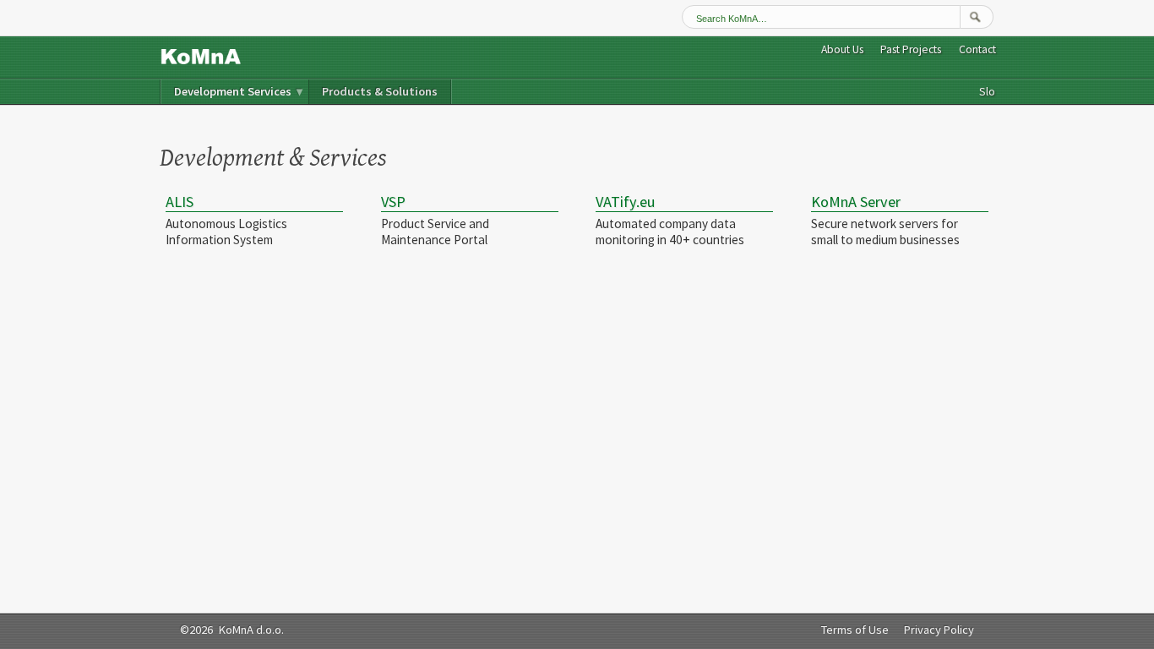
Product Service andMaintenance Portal (435, 220)
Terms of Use (855, 629)
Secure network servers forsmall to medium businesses (885, 220)
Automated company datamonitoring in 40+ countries (670, 220)
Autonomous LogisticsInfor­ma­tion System (226, 220)
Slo (987, 92)
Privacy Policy (939, 629)
